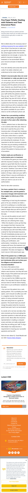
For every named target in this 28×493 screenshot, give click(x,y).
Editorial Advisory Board (14, 425)
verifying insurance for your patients (12, 46)
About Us (14, 418)
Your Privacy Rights (14, 432)
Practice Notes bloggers (14, 338)
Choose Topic (12, 6)
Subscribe (20, 363)
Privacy (14, 427)
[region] (14, 475)
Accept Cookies (14, 490)
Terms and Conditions (14, 429)
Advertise (14, 420)
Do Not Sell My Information (14, 430)
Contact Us (14, 423)
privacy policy (8, 368)
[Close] (26, 460)
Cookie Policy (13, 478)
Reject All (14, 486)
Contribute (14, 421)
